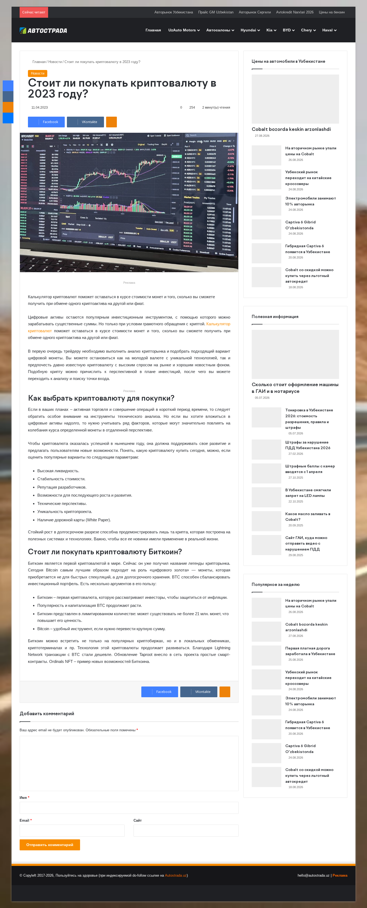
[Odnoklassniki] (111, 122)
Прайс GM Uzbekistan (215, 12)
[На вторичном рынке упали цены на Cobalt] (266, 155)
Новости (55, 62)
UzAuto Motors (182, 30)
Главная (153, 30)
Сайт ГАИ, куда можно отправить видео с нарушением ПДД (306, 543)
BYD (287, 30)
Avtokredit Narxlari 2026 (295, 12)
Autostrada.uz (176, 875)
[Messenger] (8, 118)
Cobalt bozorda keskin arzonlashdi (291, 129)
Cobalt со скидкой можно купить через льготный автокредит (309, 275)
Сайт (138, 820)
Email (26, 820)
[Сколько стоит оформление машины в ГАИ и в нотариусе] (295, 354)
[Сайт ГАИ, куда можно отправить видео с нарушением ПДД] (266, 545)
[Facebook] (8, 85)
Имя (24, 798)
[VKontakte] (8, 96)
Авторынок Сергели (255, 12)
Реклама (340, 875)
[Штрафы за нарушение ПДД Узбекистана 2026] (266, 450)
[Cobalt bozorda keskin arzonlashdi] (295, 99)
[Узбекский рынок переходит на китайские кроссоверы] (266, 179)
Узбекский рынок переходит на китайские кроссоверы (308, 178)
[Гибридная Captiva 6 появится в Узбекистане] (266, 253)
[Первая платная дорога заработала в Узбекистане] (266, 655)
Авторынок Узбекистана (173, 12)
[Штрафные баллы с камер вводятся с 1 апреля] (266, 473)
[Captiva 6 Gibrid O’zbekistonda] (266, 229)
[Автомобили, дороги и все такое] (43, 30)
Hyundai (248, 30)
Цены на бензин (332, 12)
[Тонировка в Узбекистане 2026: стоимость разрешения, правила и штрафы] (266, 417)
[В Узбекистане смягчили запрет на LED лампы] (266, 497)
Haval (327, 30)
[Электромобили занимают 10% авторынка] (266, 205)
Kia (269, 30)
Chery (306, 30)
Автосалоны (218, 30)
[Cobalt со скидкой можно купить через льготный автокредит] (266, 277)
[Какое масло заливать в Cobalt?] (266, 521)
